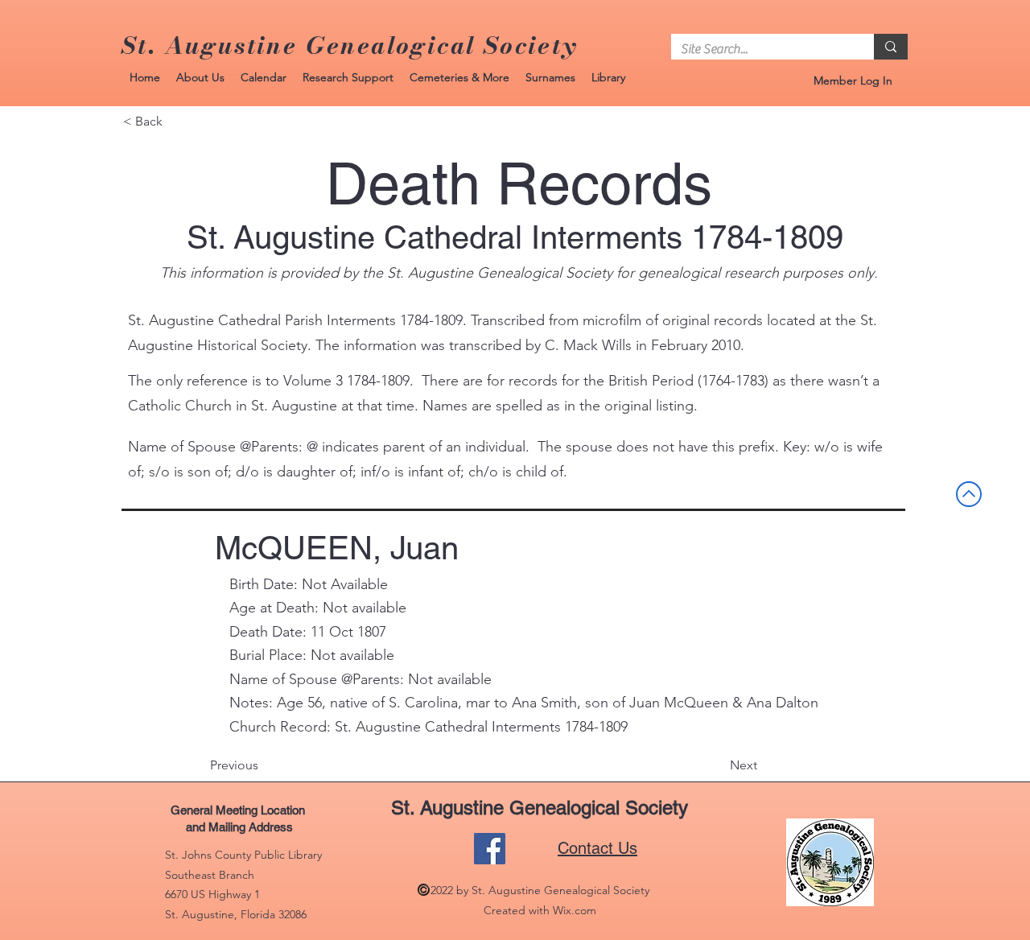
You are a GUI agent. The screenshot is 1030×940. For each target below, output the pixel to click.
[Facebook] (489, 848)
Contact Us (597, 848)
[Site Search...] (891, 47)
